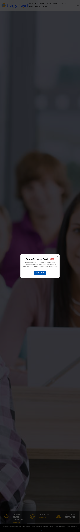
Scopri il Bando (40, 272)
